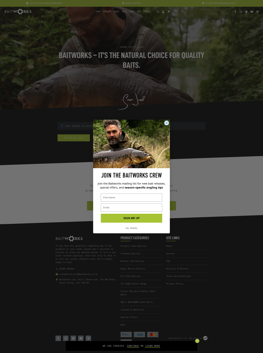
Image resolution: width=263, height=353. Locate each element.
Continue (133, 346)
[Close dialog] (166, 123)
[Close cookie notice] (197, 341)
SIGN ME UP (131, 218)
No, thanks (131, 228)
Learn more (152, 346)
